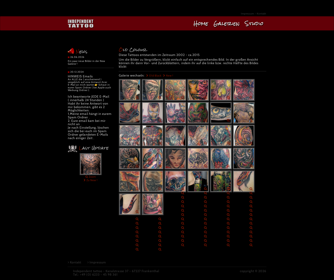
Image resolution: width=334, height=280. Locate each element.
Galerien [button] (227, 23)
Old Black (154, 75)
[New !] (91, 164)
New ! (169, 75)
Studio (254, 23)
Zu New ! (92, 180)
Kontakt (261, 13)
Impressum (247, 13)
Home (201, 23)
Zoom (92, 176)
